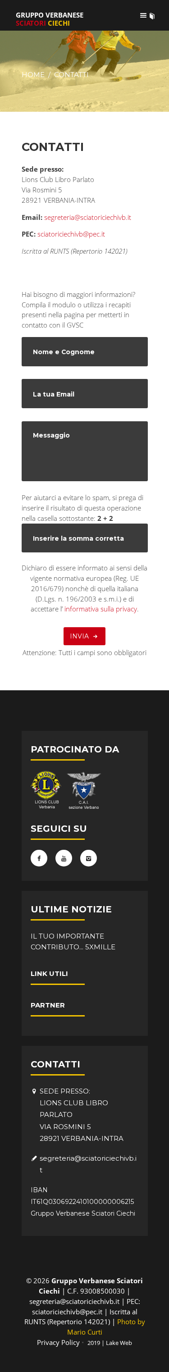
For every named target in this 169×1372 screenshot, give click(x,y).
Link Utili (49, 973)
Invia (79, 636)
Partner (48, 1005)
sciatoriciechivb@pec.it (71, 233)
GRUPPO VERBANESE (49, 19)
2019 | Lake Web (109, 1343)
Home (33, 74)
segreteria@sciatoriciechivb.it (87, 217)
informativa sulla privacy (100, 608)
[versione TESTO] (152, 15)
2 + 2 (105, 518)
